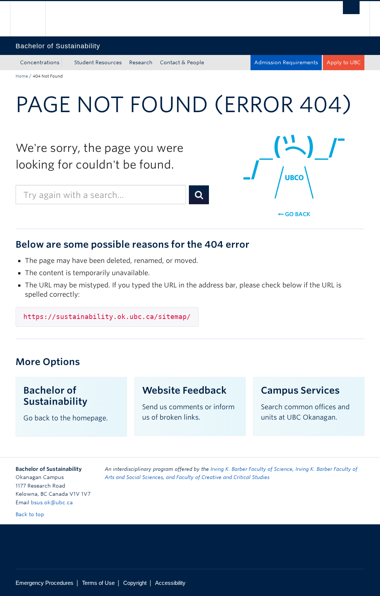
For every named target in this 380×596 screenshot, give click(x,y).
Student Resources (98, 62)
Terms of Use (98, 583)
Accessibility (170, 583)
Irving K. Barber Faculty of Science (251, 469)
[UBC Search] (351, 7)
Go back (297, 214)
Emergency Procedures (44, 583)
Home (22, 76)
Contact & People (182, 62)
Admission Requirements (286, 62)
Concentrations (39, 62)
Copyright (135, 583)
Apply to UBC (344, 62)
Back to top (31, 514)
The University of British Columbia (33, 18)
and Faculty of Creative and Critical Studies (217, 477)
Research (141, 62)
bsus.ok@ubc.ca (52, 502)
